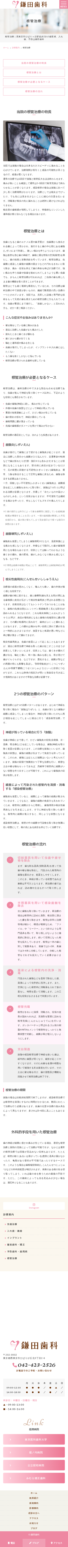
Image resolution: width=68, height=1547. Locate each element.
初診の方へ (34, 1513)
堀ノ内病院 (36, 1453)
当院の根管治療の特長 (34, 63)
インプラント (14, 1238)
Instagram (34, 1207)
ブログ (35, 1543)
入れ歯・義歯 (14, 1231)
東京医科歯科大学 (36, 1440)
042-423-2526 (37, 1364)
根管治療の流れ (34, 91)
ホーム (34, 1493)
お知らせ (33, 1523)
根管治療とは (34, 72)
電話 (12, 1543)
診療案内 (33, 1508)
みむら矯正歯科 (36, 1478)
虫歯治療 (12, 1224)
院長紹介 (33, 1498)
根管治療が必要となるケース (34, 82)
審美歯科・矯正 (16, 1244)
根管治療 (12, 1258)
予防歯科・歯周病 (17, 1251)
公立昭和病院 (36, 1465)
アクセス (57, 1543)
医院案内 (33, 1503)
